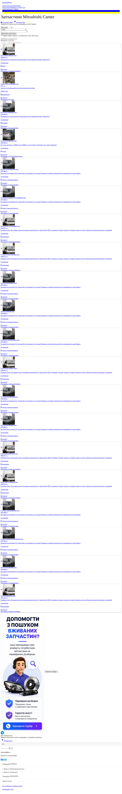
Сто (18, 7)
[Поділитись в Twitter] (4, 759)
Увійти (16, 9)
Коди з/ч (22, 7)
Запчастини (6, 7)
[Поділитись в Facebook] (1, 759)
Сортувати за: (4, 42)
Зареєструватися (7, 9)
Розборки (13, 7)
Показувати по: (4, 748)
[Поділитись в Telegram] (6, 759)
